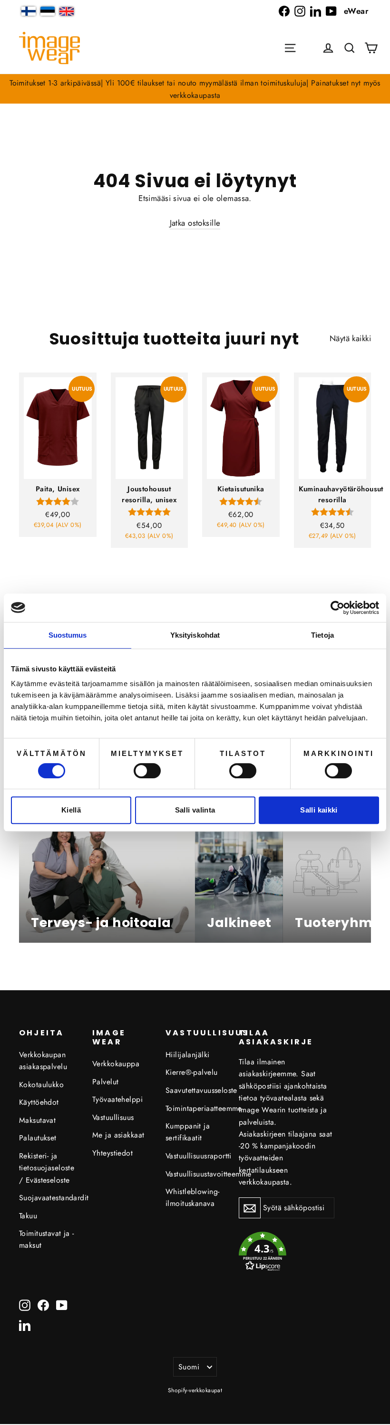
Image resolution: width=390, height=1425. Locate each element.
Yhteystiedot (112, 1153)
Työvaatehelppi (117, 1099)
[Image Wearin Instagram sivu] (300, 11)
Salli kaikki (319, 810)
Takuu (28, 1215)
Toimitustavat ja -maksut (46, 1239)
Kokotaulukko (41, 1084)
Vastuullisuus (113, 1117)
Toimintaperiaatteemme (195, 1108)
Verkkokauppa (115, 1063)
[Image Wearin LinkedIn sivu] (315, 11)
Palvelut (105, 1081)
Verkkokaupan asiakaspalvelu (43, 1060)
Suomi (188, 1366)
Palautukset (38, 1137)
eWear (356, 11)
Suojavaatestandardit (48, 1197)
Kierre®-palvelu (191, 1072)
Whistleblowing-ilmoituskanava (192, 1197)
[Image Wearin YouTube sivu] (331, 11)
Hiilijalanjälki (187, 1054)
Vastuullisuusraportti (195, 1155)
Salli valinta (195, 810)
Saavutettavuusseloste (195, 1090)
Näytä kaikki (350, 338)
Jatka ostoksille (195, 223)
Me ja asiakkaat (118, 1134)
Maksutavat (37, 1120)
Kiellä (71, 810)
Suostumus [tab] (68, 635)
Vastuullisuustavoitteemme (195, 1173)
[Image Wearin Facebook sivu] (284, 11)
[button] (349, 48)
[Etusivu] (49, 48)
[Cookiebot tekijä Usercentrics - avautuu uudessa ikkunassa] (337, 608)
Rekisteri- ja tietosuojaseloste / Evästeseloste (46, 1168)
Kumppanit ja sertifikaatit (188, 1131)
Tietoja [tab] (322, 635)
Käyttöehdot (39, 1102)
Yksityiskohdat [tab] (195, 635)
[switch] (147, 770)
